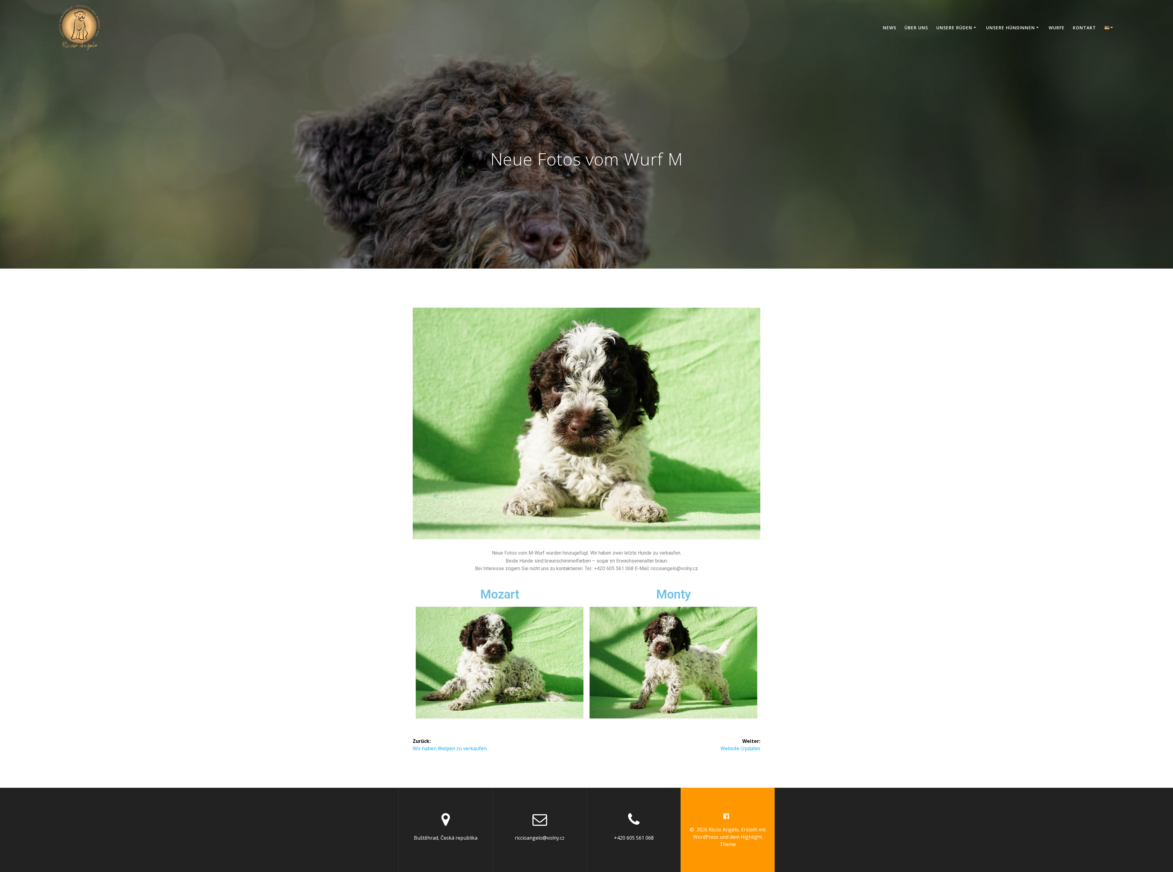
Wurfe (1057, 28)
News (889, 28)
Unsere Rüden (954, 28)
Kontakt (1084, 28)
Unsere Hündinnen (1010, 28)
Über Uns (916, 28)
